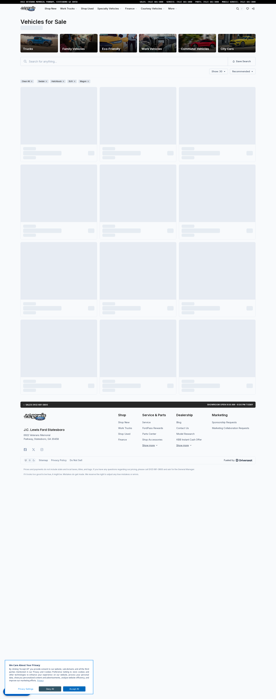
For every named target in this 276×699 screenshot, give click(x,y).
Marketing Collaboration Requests (230, 428)
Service (146, 422)
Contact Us (182, 428)
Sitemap (43, 460)
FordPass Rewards (152, 428)
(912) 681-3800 (155, 2)
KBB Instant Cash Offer (189, 439)
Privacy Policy (59, 460)
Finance (122, 439)
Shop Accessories (152, 439)
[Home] (27, 8)
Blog (178, 422)
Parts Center (149, 433)
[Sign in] (253, 8)
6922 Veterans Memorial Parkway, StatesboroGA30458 (48, 2)
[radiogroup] (30, 460)
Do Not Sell (76, 460)
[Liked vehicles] (247, 8)
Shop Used (124, 433)
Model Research (185, 433)
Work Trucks (125, 428)
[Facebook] (25, 449)
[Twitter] (33, 449)
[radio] (26, 460)
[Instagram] (41, 449)
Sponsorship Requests (224, 422)
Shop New (124, 422)
